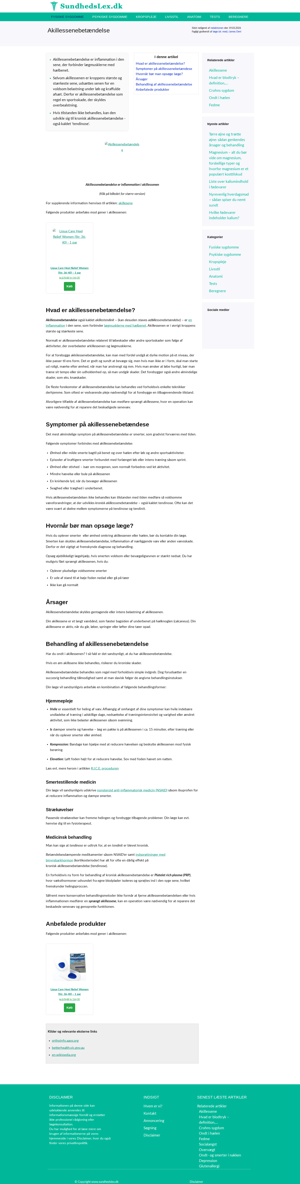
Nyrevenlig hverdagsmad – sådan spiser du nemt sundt (229, 200)
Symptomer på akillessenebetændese (164, 69)
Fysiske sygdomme (67, 17)
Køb (69, 286)
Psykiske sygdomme (109, 17)
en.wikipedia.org (64, 1055)
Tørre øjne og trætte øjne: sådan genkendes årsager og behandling (227, 139)
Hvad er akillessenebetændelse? (160, 63)
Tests (215, 17)
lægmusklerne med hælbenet (125, 325)
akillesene (126, 203)
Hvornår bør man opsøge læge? (159, 74)
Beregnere (238, 17)
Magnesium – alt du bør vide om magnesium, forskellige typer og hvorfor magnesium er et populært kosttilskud (228, 163)
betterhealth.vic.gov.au (68, 1048)
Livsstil (171, 17)
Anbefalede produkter (152, 89)
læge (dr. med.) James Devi (227, 32)
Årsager (142, 79)
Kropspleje (146, 17)
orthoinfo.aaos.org (65, 1041)
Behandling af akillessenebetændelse (164, 84)
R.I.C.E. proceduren (105, 768)
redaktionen (217, 28)
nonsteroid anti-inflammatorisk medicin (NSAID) (132, 790)
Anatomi (194, 17)
